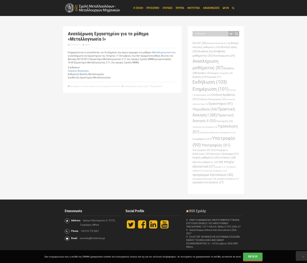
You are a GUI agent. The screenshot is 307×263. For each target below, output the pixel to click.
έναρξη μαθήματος (206, 157)
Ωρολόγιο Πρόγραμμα (224, 153)
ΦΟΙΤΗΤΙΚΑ (193, 7)
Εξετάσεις (203, 95)
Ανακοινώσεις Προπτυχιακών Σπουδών (101, 86)
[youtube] (164, 227)
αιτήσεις (228, 157)
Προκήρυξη (224, 121)
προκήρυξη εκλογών (204, 179)
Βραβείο (204, 73)
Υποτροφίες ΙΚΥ (204, 150)
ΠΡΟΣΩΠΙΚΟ (152, 7)
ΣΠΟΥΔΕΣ (167, 7)
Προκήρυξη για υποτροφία (205, 127)
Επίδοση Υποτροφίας (212, 99)
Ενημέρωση (211, 89)
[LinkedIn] (153, 227)
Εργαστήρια (143, 86)
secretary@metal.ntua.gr (92, 238)
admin (87, 44)
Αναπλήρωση (130, 86)
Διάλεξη (199, 76)
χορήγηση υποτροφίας (208, 182)
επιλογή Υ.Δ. (222, 167)
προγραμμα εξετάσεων (213, 175)
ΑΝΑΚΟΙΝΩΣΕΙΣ (211, 7)
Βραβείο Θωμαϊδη (222, 73)
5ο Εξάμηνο (75, 86)
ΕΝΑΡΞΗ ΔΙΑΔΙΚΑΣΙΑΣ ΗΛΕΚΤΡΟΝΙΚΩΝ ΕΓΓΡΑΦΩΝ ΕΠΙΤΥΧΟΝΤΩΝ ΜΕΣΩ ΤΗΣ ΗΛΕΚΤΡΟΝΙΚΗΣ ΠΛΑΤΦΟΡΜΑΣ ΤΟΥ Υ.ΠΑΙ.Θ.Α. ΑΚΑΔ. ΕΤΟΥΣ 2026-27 (213, 223)
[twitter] (131, 227)
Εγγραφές (214, 77)
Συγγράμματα (202, 138)
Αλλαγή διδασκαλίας (218, 43)
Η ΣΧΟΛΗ (138, 7)
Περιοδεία (205, 109)
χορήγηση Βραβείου (228, 179)
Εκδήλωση (210, 82)
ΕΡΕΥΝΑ (180, 7)
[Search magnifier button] (236, 33)
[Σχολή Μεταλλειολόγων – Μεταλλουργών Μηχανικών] (93, 8)
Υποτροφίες (215, 145)
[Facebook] (142, 227)
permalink (157, 86)
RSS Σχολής (197, 211)
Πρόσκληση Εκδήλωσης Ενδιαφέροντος (218, 132)
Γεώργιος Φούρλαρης (78, 71)
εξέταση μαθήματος (205, 162)
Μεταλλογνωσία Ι (161, 52)
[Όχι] (303, 256)
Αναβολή (205, 51)
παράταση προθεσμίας (216, 171)
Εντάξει (252, 256)
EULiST (199, 43)
